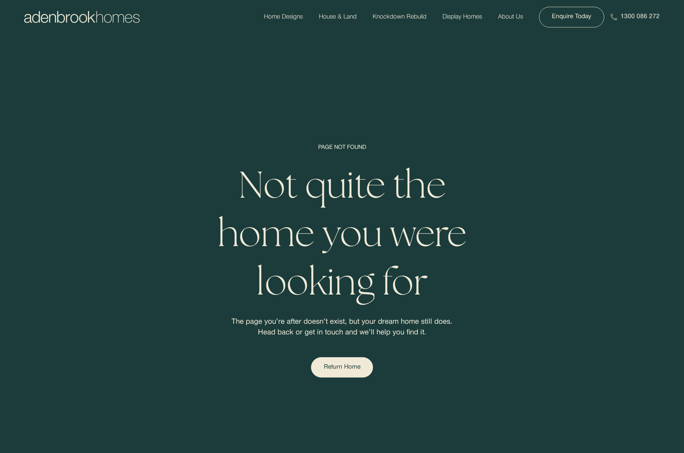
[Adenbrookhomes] (82, 17)
